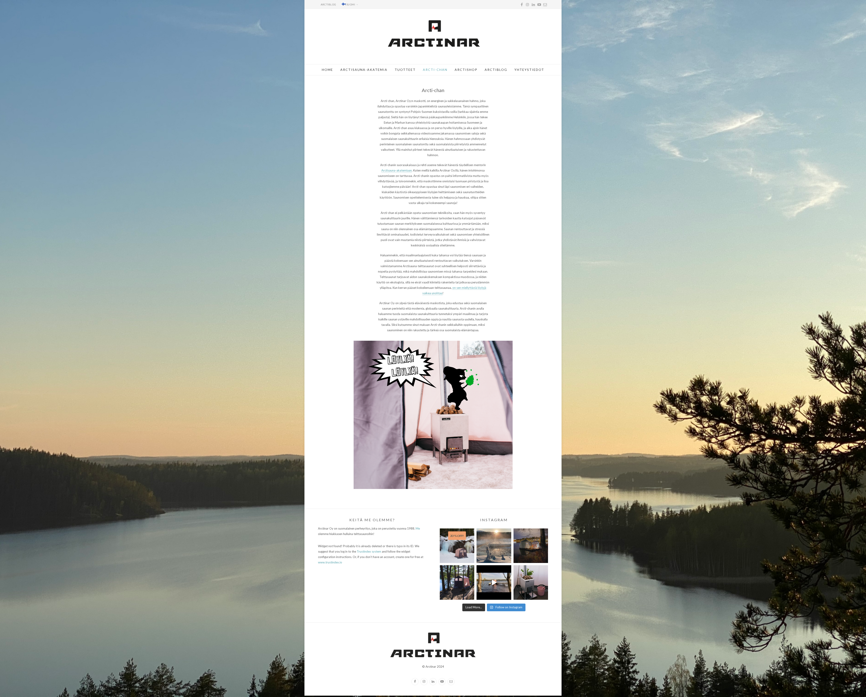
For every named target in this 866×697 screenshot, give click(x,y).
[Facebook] (522, 4)
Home (327, 70)
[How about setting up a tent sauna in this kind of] (494, 545)
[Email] (545, 4)
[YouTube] (539, 4)
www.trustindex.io (330, 562)
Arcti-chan (435, 70)
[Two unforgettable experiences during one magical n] (531, 545)
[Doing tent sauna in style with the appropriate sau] (531, 582)
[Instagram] (527, 4)
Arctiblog (328, 4)
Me (418, 528)
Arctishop (466, 70)
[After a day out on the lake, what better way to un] (494, 582)
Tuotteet (405, 70)
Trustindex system (369, 551)
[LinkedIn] (533, 4)
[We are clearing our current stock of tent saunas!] (457, 545)
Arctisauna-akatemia (363, 70)
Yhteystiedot (529, 70)
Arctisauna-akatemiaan (396, 170)
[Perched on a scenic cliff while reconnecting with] (457, 582)
